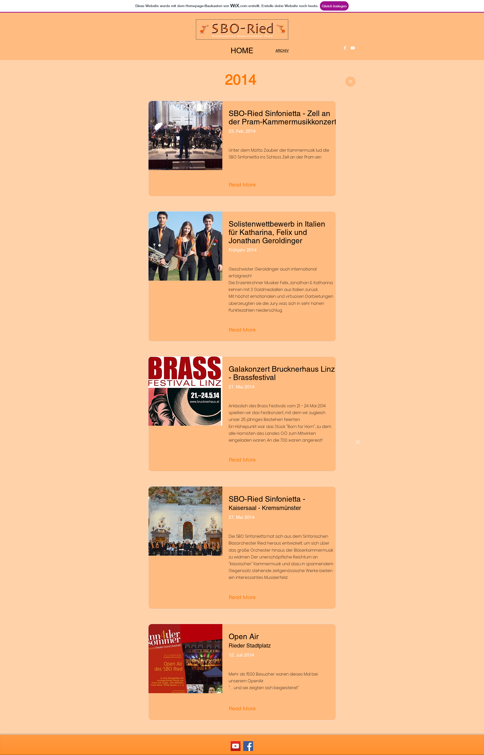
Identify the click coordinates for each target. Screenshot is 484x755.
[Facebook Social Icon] (248, 746)
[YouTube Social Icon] (235, 746)
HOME (242, 50)
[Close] (350, 81)
